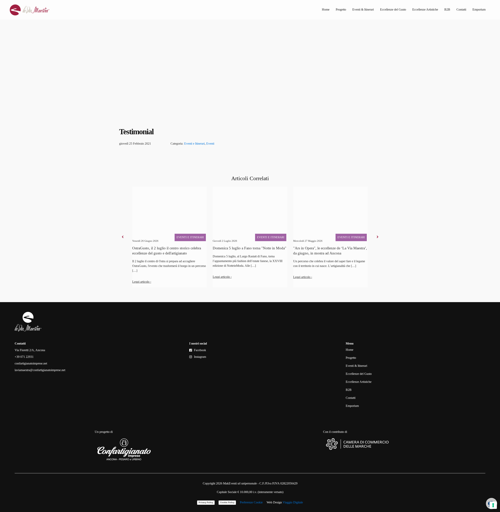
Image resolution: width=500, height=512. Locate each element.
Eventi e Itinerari (194, 143)
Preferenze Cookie (251, 502)
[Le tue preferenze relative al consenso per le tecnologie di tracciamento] (493, 505)
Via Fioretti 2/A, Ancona (30, 350)
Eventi (210, 143)
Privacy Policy (206, 502)
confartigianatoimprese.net (31, 363)
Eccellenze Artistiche (425, 9)
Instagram (200, 356)
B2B (447, 9)
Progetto (341, 9)
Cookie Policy (227, 502)
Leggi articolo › (141, 281)
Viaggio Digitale (293, 502)
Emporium (479, 9)
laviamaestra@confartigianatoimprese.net (40, 370)
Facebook (200, 350)
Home (325, 9)
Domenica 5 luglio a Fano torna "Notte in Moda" (249, 248)
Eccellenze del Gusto (393, 9)
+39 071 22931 (24, 356)
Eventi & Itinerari (363, 9)
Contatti (461, 9)
